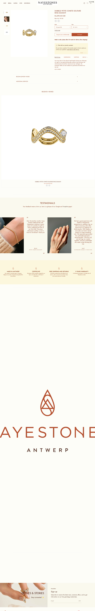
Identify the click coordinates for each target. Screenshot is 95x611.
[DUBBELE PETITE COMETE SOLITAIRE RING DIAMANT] (6, 25)
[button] (4, 3)
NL (93, 2)
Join (80, 600)
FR (91, 2)
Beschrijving (57, 57)
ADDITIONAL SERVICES (22, 81)
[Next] (91, 236)
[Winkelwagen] (90, 3)
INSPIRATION (67, 57)
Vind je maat (57, 30)
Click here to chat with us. (73, 49)
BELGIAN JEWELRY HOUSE (23, 76)
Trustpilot (65, 206)
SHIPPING (76, 57)
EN (90, 2)
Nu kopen (79, 34)
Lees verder (58, 69)
